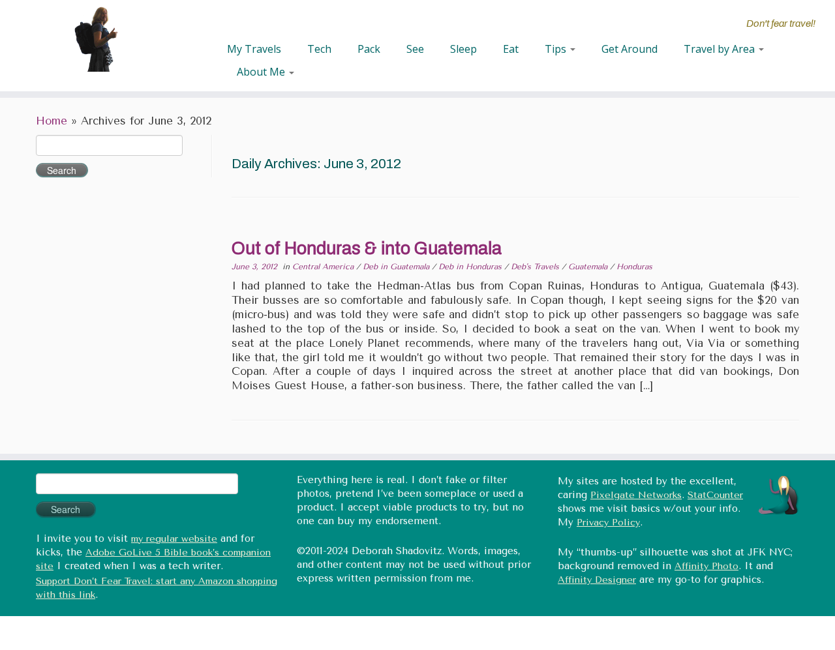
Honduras (634, 266)
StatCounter (715, 495)
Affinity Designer (597, 579)
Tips (557, 49)
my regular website (174, 538)
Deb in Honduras (471, 266)
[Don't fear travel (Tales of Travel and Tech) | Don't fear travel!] (96, 39)
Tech (319, 49)
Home (51, 121)
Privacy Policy (608, 522)
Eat (511, 49)
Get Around (629, 49)
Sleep (463, 49)
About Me (262, 72)
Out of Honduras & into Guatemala (367, 248)
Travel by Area (720, 49)
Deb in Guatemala (397, 266)
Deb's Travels (536, 266)
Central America (324, 266)
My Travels (254, 49)
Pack (368, 49)
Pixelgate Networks (636, 495)
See (415, 49)
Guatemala (589, 266)
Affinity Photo (706, 566)
